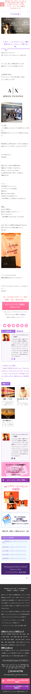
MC (16, 368)
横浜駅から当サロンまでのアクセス (15, 558)
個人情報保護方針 (23, 588)
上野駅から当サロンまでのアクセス (15, 551)
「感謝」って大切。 (7, 399)
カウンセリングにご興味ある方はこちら (15, 306)
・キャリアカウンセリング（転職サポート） (10, 622)
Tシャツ (20, 368)
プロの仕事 (22, 373)
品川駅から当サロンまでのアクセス (15, 554)
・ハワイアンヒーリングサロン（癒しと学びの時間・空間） (14, 625)
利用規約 (9, 590)
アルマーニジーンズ (14, 370)
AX (13, 368)
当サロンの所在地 (8, 538)
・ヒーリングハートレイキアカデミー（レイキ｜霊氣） (13, 620)
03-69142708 (16, 671)
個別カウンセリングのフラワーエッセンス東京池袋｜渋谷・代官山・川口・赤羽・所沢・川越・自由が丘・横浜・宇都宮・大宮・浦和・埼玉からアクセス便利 (15, 666)
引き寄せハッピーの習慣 (9, 365)
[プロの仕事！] (17, 325)
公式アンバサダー (8, 376)
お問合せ (22, 314)
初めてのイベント (18, 376)
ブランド (5, 373)
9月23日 (10, 368)
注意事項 (15, 590)
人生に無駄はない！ (7, 420)
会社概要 (22, 590)
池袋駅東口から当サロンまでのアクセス (15, 542)
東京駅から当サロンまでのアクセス (15, 547)
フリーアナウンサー (13, 373)
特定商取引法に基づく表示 (10, 588)
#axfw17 (5, 368)
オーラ (21, 370)
